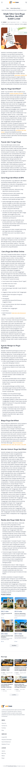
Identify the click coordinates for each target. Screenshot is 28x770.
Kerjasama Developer (7, 739)
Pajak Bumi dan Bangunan (18, 313)
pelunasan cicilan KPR (21, 75)
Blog (8, 8)
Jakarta (3, 751)
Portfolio (4, 728)
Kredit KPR (4, 737)
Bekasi (3, 755)
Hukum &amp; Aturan (15, 8)
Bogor (3, 758)
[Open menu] (2, 2)
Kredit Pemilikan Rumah (16, 93)
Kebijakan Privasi (6, 744)
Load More (14, 694)
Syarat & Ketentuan (6, 741)
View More (14, 645)
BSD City (4, 753)
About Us (4, 723)
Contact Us (4, 725)
